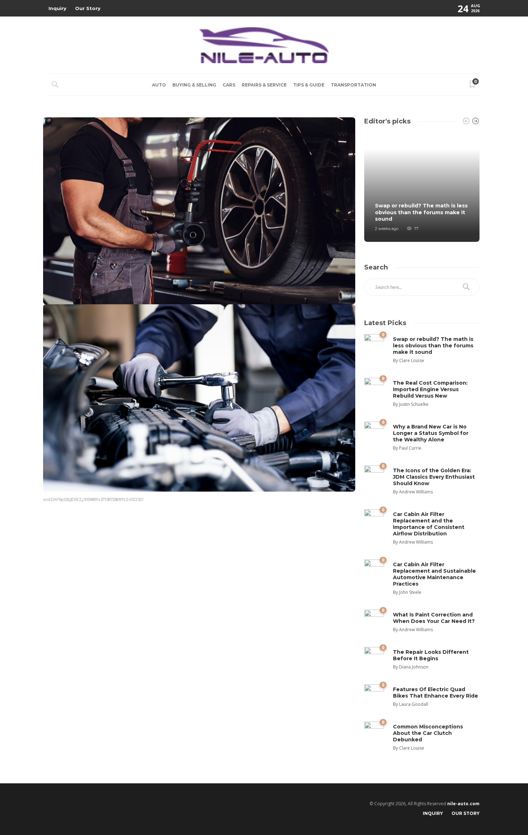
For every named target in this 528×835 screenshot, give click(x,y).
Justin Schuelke (414, 404)
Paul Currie (410, 448)
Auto (159, 85)
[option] (422, 187)
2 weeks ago (386, 228)
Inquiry (57, 8)
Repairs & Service (264, 85)
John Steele (410, 592)
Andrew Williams (416, 492)
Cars (229, 85)
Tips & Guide (308, 85)
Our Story (88, 8)
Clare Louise (411, 360)
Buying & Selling (194, 85)
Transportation (353, 85)
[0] (374, 343)
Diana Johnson (414, 667)
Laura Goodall (413, 704)
